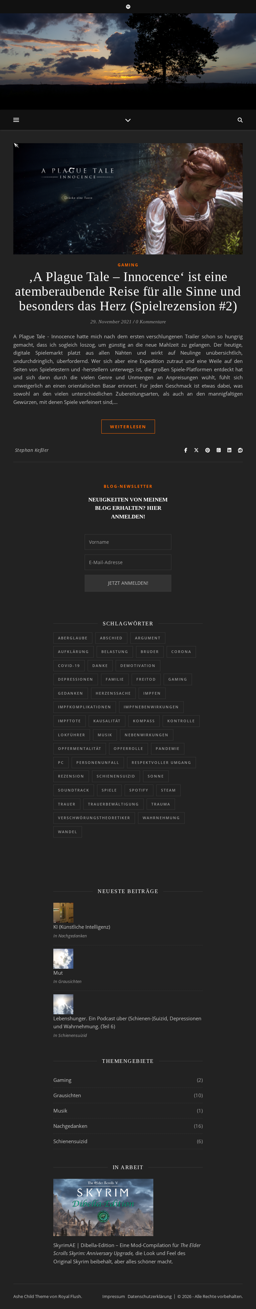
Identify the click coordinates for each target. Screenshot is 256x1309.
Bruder (150, 651)
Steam (168, 790)
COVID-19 (69, 665)
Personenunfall (97, 762)
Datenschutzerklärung (150, 1296)
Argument (148, 637)
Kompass (144, 720)
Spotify (139, 790)
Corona (181, 651)
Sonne (156, 776)
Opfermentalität (79, 748)
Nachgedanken (70, 1126)
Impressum (113, 1296)
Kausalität (107, 720)
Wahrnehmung (161, 817)
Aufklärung (73, 651)
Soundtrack (73, 790)
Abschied (111, 637)
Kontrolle (181, 720)
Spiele (109, 790)
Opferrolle (128, 748)
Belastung (114, 651)
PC (61, 762)
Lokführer (71, 734)
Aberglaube (73, 637)
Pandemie (168, 748)
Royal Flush (69, 1296)
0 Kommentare (151, 321)
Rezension (71, 776)
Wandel (67, 831)
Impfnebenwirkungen (151, 706)
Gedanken (70, 693)
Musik (105, 734)
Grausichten (67, 1095)
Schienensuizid (116, 776)
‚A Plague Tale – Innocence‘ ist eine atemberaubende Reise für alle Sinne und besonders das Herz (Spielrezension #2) (128, 291)
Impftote (69, 720)
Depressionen (75, 679)
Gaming (128, 265)
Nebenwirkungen (147, 734)
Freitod (146, 679)
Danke (100, 665)
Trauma (160, 804)
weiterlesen (128, 427)
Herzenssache (113, 693)
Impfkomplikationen (84, 706)
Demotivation (138, 665)
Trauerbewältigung (113, 804)
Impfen (152, 693)
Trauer (67, 804)
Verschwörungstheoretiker (94, 817)
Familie (115, 679)
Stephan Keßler (32, 450)
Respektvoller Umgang (161, 762)
